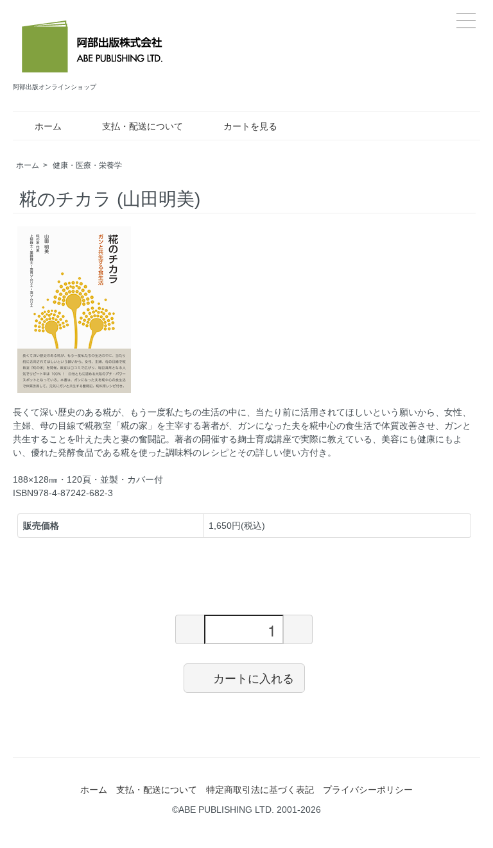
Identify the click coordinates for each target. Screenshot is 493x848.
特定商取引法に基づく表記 (260, 790)
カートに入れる (253, 677)
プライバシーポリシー (368, 790)
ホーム (48, 126)
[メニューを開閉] (466, 20)
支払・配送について (142, 126)
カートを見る (250, 126)
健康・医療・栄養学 (87, 165)
